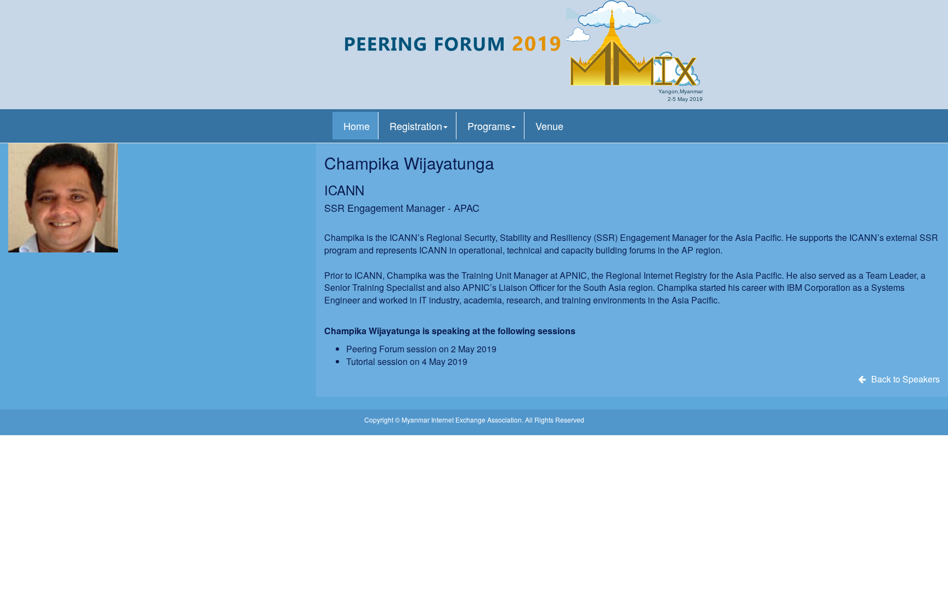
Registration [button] (416, 126)
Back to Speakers (905, 379)
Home (356, 126)
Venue (549, 126)
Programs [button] (488, 126)
